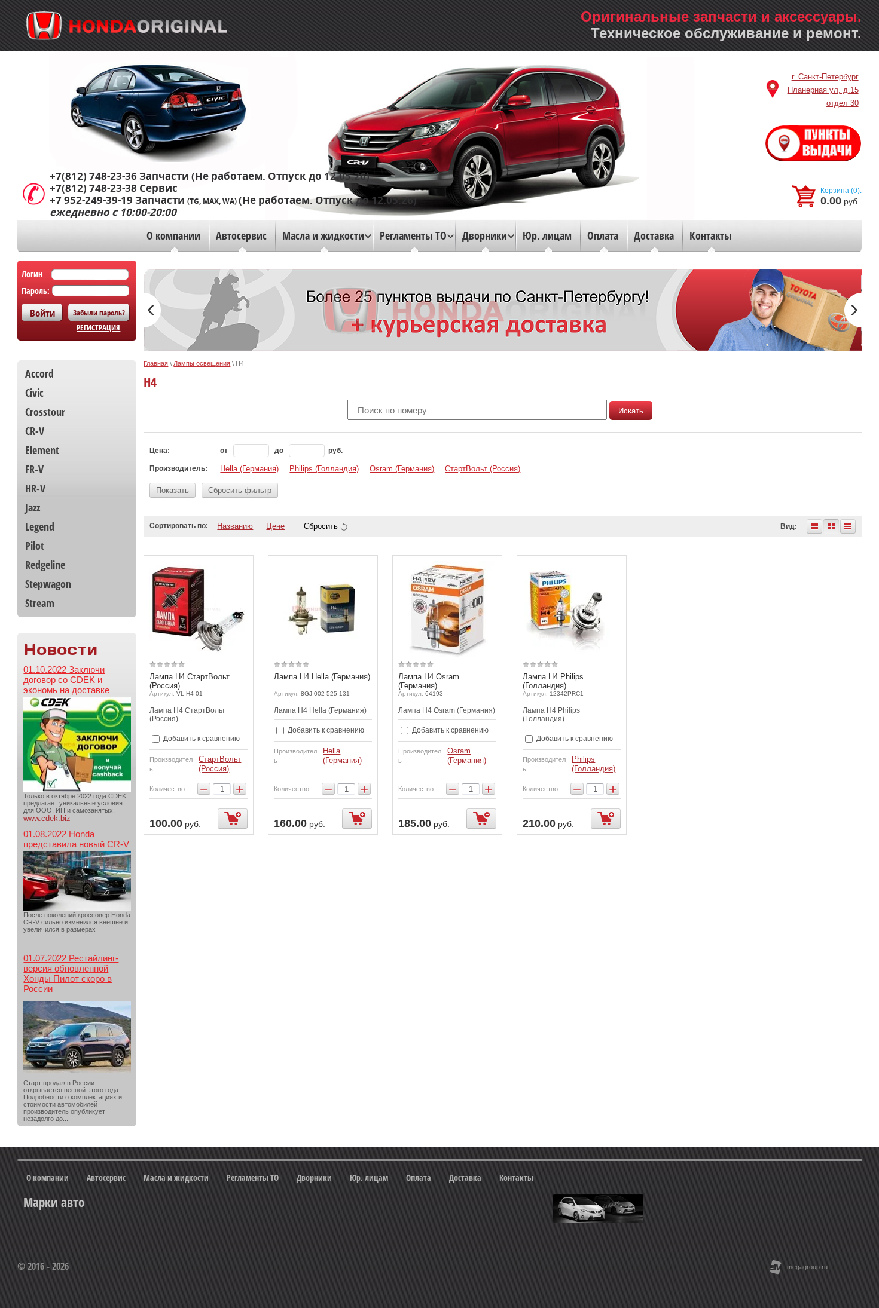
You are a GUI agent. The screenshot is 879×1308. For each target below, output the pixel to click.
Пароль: (36, 290)
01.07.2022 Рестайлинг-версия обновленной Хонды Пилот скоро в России (70, 973)
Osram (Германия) (402, 468)
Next (853, 310)
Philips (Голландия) (324, 468)
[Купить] (233, 818)
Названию (235, 526)
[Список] (814, 526)
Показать (172, 490)
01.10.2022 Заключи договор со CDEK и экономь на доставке (66, 679)
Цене (275, 526)
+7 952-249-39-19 (91, 200)
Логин (32, 274)
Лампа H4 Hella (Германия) (322, 676)
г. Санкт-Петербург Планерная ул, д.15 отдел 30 (823, 90)
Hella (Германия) (249, 468)
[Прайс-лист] (848, 526)
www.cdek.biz (47, 818)
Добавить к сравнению (200, 738)
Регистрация (98, 327)
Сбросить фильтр (239, 490)
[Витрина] (831, 526)
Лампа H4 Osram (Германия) (428, 681)
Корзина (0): (841, 190)
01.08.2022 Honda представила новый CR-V (76, 839)
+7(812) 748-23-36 (93, 176)
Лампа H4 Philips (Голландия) (553, 681)
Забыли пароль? (99, 312)
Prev (152, 310)
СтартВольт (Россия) (482, 468)
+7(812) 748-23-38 (93, 188)
